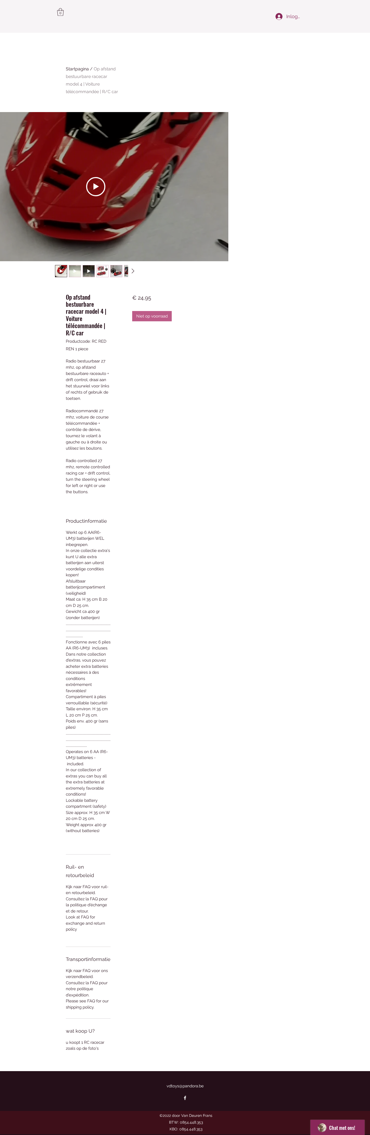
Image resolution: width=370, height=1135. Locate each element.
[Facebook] (185, 1098)
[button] (60, 12)
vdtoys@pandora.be (185, 1086)
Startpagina (77, 68)
